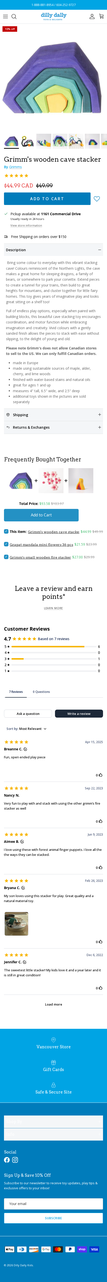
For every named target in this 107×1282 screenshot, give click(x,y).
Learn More (53, 608)
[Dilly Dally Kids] (54, 16)
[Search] (16, 16)
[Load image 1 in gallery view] (53, 77)
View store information (26, 225)
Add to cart (47, 198)
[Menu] (5, 16)
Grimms (15, 166)
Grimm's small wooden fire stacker (40, 557)
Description (16, 249)
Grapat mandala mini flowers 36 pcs (41, 545)
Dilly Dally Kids (23, 1265)
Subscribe (53, 1218)
